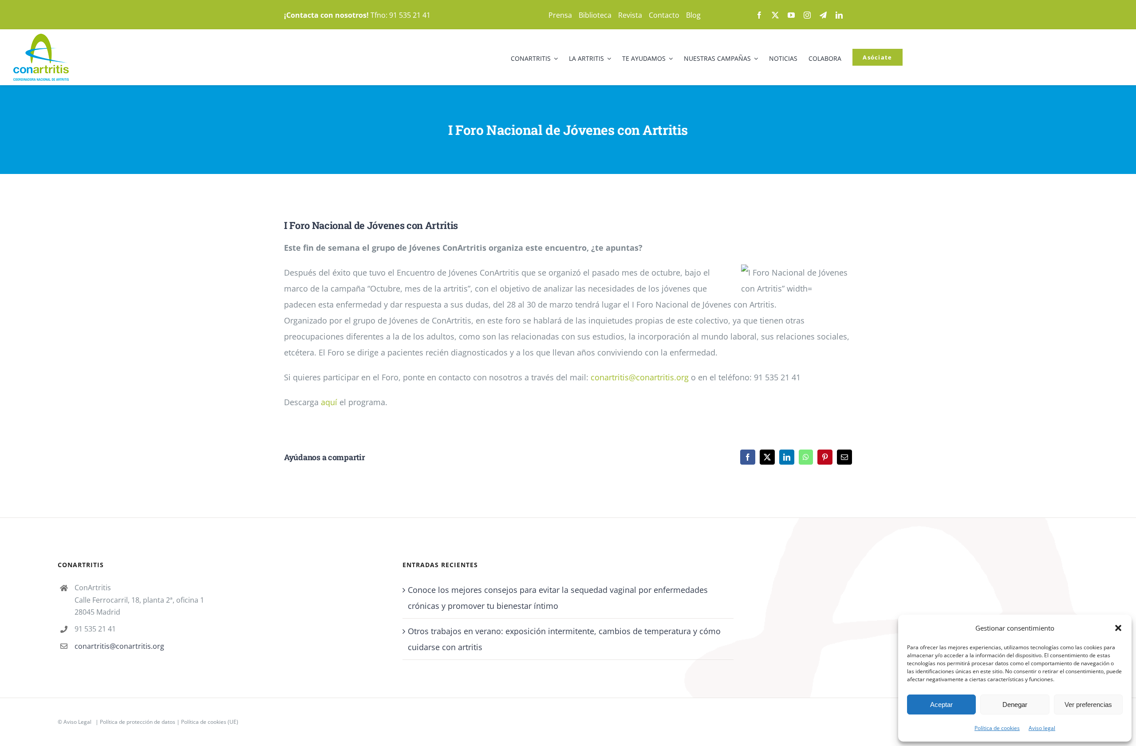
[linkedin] (839, 15)
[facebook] (759, 15)
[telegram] (823, 15)
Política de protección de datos (137, 722)
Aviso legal (1042, 728)
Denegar (1014, 704)
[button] (1118, 628)
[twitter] (775, 15)
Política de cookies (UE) (209, 722)
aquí (329, 402)
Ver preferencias (1088, 704)
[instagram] (807, 15)
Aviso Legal (77, 722)
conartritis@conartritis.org (640, 377)
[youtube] (791, 15)
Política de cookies (997, 728)
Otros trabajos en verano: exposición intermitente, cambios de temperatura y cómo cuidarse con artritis (564, 639)
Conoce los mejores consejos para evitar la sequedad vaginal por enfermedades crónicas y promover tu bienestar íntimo (558, 597)
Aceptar (941, 704)
